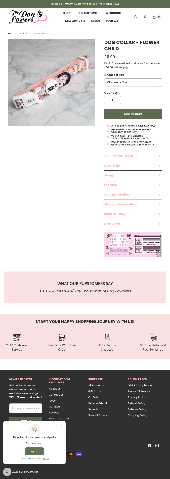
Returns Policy (115, 214)
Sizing (108, 175)
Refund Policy (136, 403)
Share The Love (59, 418)
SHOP (66, 13)
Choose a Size (114, 75)
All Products (96, 385)
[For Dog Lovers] (28, 17)
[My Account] (145, 17)
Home (11, 33)
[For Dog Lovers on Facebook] (149, 446)
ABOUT (96, 21)
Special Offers (97, 415)
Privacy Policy (137, 397)
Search (93, 409)
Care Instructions (117, 195)
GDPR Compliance (140, 385)
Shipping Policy (137, 415)
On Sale (93, 397)
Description (113, 166)
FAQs (52, 401)
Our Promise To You (118, 156)
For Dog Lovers (29, 472)
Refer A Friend (97, 403)
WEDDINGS (113, 13)
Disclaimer (112, 224)
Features (111, 185)
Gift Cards (95, 391)
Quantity (111, 93)
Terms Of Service (139, 391)
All (20, 33)
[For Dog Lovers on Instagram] (157, 446)
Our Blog (54, 407)
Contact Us (56, 395)
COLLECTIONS (87, 13)
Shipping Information (120, 204)
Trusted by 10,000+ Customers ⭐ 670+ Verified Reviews (85, 3)
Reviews (54, 412)
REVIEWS (112, 21)
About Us (55, 389)
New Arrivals (75, 21)
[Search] (135, 17)
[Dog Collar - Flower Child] (51, 82)
